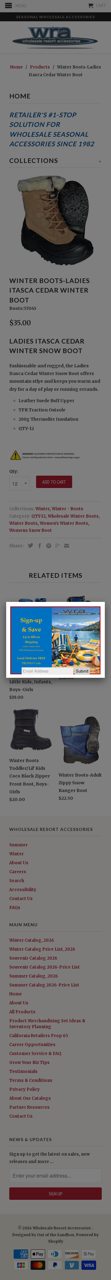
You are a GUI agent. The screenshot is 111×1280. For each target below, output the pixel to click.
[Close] (104, 601)
